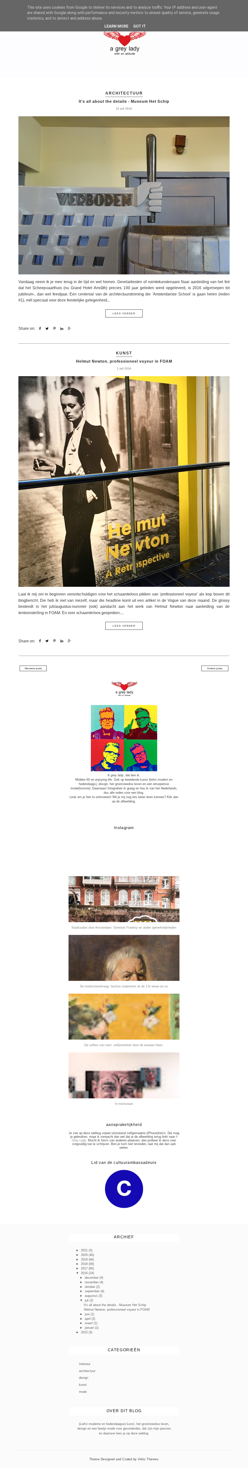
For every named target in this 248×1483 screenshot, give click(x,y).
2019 (85, 1259)
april (88, 1319)
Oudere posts (214, 668)
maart (89, 1323)
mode (83, 1392)
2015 (85, 1332)
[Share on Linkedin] (62, 328)
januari (90, 1327)
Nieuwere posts (33, 668)
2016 (85, 1273)
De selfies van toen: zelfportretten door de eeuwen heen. (123, 1045)
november (92, 1282)
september (93, 1291)
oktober (90, 1287)
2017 (85, 1268)
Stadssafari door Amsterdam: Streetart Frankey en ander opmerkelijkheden (123, 927)
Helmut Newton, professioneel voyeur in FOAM (124, 361)
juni (88, 1314)
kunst (124, 353)
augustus (92, 1296)
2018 (85, 1264)
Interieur (84, 1364)
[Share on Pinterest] (54, 328)
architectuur (124, 93)
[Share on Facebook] (40, 328)
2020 (85, 1255)
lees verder (124, 313)
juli (87, 1300)
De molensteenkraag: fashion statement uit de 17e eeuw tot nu (124, 986)
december (92, 1277)
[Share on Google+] (69, 328)
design (83, 1378)
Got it (139, 26)
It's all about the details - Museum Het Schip (124, 101)
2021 (85, 1250)
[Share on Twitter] (47, 328)
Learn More (116, 26)
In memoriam (124, 1104)
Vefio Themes (148, 1459)
